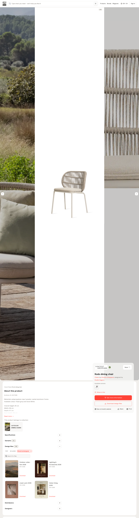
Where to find (101, 392)
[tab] (6, 451)
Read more (8, 416)
